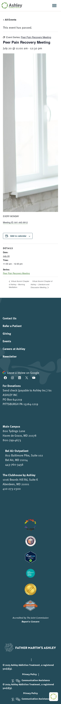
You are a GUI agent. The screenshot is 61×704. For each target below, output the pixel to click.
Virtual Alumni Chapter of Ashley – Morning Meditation (19, 284)
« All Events (9, 19)
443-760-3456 (14, 464)
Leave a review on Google (23, 372)
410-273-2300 (12, 488)
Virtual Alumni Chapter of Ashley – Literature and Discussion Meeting (41, 284)
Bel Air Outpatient (16, 450)
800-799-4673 (12, 440)
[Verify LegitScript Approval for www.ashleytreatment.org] (30, 557)
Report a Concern (30, 621)
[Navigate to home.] (11, 5)
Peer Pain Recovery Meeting (16, 273)
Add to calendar (18, 235)
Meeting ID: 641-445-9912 (15, 222)
